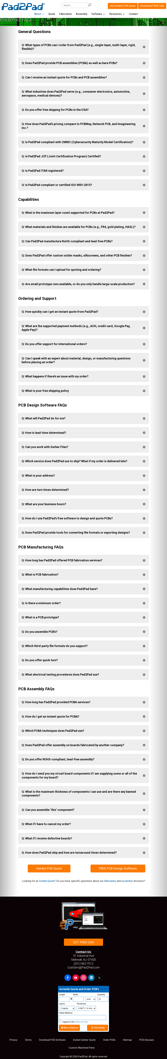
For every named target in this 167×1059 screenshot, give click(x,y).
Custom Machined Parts (82, 1047)
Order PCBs (109, 1039)
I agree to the (75, 1022)
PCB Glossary (146, 1039)
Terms (28, 1039)
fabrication (110, 881)
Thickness (81, 1004)
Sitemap (127, 1039)
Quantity (101, 994)
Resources (115, 14)
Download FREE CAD (152, 5)
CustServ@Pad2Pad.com (84, 967)
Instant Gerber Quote (84, 1039)
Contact (133, 14)
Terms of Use (81, 1022)
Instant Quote (46, 881)
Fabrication (65, 14)
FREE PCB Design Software (118, 868)
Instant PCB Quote (49, 868)
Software (96, 14)
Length (62, 994)
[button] (67, 977)
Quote (51, 14)
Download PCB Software (52, 1039)
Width (75, 994)
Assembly (81, 14)
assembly (127, 881)
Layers (62, 1004)
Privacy (13, 1039)
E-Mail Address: (66, 1013)
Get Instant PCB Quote (123, 5)
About (37, 14)
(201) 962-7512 (83, 963)
